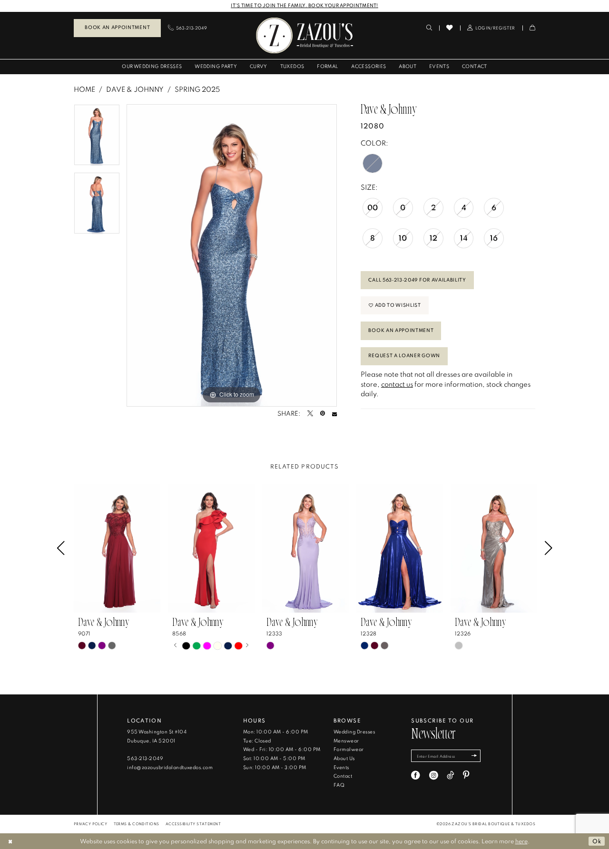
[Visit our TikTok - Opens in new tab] (450, 775)
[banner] (304, 35)
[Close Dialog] (10, 841)
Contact (343, 776)
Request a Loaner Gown (404, 355)
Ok (596, 841)
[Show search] (429, 28)
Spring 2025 (197, 89)
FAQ (339, 785)
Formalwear (349, 749)
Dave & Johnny (135, 89)
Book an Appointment (117, 27)
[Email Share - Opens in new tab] (334, 413)
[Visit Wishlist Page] (449, 27)
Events (341, 767)
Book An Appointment (400, 330)
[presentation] (117, 548)
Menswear (346, 741)
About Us (344, 758)
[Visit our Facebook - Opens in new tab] (415, 775)
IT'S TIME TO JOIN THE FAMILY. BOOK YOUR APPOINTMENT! (304, 5)
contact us (397, 384)
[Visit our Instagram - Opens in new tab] (433, 775)
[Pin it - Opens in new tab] (322, 414)
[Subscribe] (474, 756)
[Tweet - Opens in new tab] (310, 414)
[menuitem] (117, 28)
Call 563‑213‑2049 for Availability (417, 280)
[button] (491, 28)
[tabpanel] (97, 138)
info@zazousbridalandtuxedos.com (170, 767)
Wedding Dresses (354, 732)
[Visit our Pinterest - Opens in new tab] (466, 775)
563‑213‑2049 (145, 758)
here (521, 841)
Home (84, 89)
